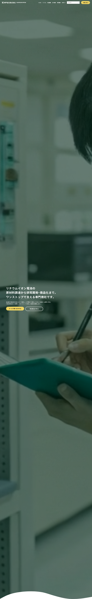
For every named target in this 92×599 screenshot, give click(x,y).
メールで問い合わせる (15, 308)
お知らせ (63, 2)
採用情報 (58, 2)
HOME (39, 2)
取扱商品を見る (34, 309)
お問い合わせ (85, 2)
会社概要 (54, 2)
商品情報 (49, 2)
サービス (44, 2)
